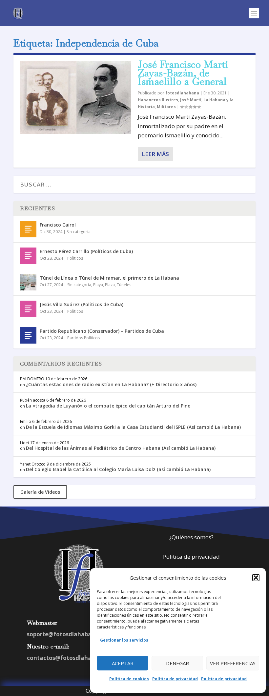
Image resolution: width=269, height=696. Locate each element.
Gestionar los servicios (124, 640)
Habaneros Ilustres (158, 100)
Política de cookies (129, 679)
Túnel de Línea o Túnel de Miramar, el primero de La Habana (109, 278)
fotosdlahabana (182, 93)
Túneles (124, 285)
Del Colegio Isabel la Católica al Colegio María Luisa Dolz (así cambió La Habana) (118, 469)
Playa (98, 285)
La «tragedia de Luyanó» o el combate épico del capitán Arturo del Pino (108, 406)
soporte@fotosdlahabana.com (70, 634)
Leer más (155, 154)
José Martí (190, 100)
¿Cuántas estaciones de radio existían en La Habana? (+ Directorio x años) (111, 384)
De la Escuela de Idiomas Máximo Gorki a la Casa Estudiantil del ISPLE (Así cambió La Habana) (133, 427)
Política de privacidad (175, 679)
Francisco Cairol (58, 225)
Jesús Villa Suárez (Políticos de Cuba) (81, 304)
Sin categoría (79, 231)
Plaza (110, 285)
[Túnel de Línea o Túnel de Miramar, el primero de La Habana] (28, 282)
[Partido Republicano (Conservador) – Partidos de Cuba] (28, 335)
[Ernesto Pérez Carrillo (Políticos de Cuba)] (28, 256)
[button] (256, 577)
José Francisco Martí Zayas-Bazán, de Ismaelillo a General (183, 73)
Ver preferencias (233, 663)
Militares (166, 106)
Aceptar (123, 663)
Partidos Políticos (83, 338)
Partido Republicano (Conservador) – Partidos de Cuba (102, 331)
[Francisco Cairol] (28, 229)
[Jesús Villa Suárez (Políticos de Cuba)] (28, 309)
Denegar (177, 663)
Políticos (75, 258)
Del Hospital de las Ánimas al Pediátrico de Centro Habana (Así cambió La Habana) (121, 448)
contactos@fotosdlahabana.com (73, 658)
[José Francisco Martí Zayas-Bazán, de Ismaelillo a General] (75, 97)
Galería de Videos (40, 492)
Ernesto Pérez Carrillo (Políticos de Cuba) (86, 251)
